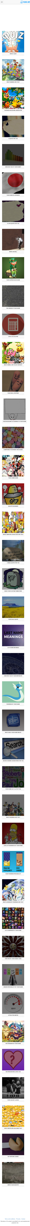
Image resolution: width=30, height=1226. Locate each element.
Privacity (18, 1219)
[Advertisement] (15, 1203)
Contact (23, 1219)
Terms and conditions (10, 1219)
